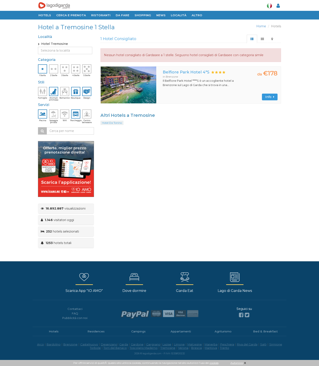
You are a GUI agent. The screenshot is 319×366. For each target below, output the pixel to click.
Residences (96, 331)
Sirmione (275, 344)
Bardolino (54, 344)
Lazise (167, 344)
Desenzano (109, 344)
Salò (263, 344)
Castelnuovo (89, 344)
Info (269, 97)
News (161, 15)
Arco (40, 344)
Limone (179, 344)
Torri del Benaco (115, 348)
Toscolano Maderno (144, 348)
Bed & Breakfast (265, 331)
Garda (123, 344)
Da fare (122, 15)
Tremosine (167, 348)
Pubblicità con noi (74, 318)
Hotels (44, 15)
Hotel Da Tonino (112, 122)
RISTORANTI (100, 15)
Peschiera (227, 344)
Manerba (211, 344)
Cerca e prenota (71, 15)
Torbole (95, 348)
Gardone (137, 344)
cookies (214, 362)
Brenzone (70, 344)
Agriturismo (223, 331)
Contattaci (74, 309)
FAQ (75, 313)
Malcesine (194, 344)
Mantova (211, 348)
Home (261, 26)
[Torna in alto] (306, 353)
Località (178, 15)
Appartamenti (181, 331)
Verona (183, 348)
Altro (197, 15)
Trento (224, 348)
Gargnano (153, 344)
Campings (138, 331)
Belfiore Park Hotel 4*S (186, 72)
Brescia (196, 348)
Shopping (143, 15)
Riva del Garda (247, 344)
